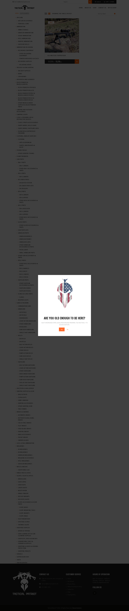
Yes (62, 329)
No (67, 329)
